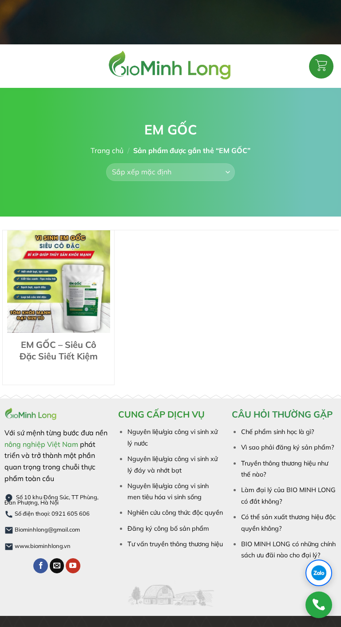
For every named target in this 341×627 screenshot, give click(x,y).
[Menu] (13, 66)
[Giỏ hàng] (321, 66)
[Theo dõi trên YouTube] (73, 565)
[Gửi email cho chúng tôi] (57, 565)
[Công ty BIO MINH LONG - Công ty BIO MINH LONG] (170, 66)
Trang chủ (107, 150)
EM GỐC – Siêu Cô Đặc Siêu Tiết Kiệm (59, 350)
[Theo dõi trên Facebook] (40, 565)
